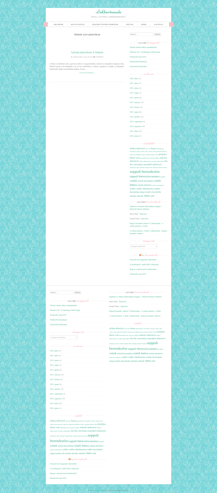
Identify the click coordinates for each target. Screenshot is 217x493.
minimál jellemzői (157, 167)
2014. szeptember (136, 121)
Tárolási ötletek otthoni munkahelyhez (143, 47)
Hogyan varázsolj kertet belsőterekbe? (143, 269)
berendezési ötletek (135, 151)
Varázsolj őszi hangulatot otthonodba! (143, 259)
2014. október (135, 117)
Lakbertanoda (108, 12)
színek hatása (81, 445)
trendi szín (149, 191)
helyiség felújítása (154, 158)
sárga (142, 191)
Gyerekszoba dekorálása (138, 66)
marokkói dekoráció (152, 164)
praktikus (162, 177)
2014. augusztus (135, 126)
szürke (133, 188)
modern (165, 167)
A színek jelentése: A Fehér (151, 311)
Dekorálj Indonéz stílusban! (139, 209)
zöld (152, 195)
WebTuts (126, 490)
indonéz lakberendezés (145, 161)
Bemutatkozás (160, 149)
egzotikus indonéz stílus (151, 154)
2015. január (134, 112)
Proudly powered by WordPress (97, 490)
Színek (143, 24)
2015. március (135, 102)
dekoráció (164, 151)
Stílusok (129, 24)
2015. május (134, 93)
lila (166, 160)
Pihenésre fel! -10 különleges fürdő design (145, 52)
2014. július (134, 131)
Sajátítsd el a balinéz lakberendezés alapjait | (145, 206)
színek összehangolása (158, 185)
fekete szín (134, 157)
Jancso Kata (77, 57)
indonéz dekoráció (88, 427)
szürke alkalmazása (145, 188)
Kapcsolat (158, 24)
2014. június (134, 136)
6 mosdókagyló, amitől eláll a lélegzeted (144, 264)
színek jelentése (144, 184)
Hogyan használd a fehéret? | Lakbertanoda (145, 223)
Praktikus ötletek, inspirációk (105, 24)
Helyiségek (58, 24)
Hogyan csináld (78, 24)
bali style (148, 149)
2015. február (135, 107)
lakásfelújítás (160, 161)
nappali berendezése (145, 171)
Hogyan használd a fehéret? (150, 316)
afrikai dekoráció (137, 148)
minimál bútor (148, 167)
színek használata (145, 180)
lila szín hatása (136, 164)
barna (153, 148)
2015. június (134, 88)
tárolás (158, 191)
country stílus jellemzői (154, 151)
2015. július (134, 83)
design (143, 154)
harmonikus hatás (144, 158)
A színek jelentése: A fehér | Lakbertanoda (145, 231)
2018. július (134, 78)
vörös (147, 195)
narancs (155, 176)
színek (133, 180)
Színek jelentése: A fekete (87, 52)
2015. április (134, 97)
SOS (150, 255)
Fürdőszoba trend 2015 (138, 57)
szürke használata (95, 449)
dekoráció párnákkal (135, 154)
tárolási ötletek (136, 195)
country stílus (144, 151)
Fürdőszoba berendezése (138, 61)
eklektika (162, 154)
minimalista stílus (134, 167)
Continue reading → (87, 73)
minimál (142, 167)
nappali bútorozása (140, 176)
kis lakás (154, 161)
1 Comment (99, 57)
